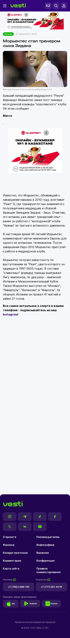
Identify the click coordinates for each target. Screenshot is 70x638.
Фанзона (8, 544)
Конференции (45, 560)
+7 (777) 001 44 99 (51, 586)
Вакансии (42, 552)
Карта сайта (11, 568)
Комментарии (12, 560)
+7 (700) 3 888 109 (18, 586)
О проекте (9, 536)
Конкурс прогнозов (15, 552)
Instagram (10, 314)
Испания (8, 34)
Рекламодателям (47, 536)
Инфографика (45, 544)
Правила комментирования (48, 570)
